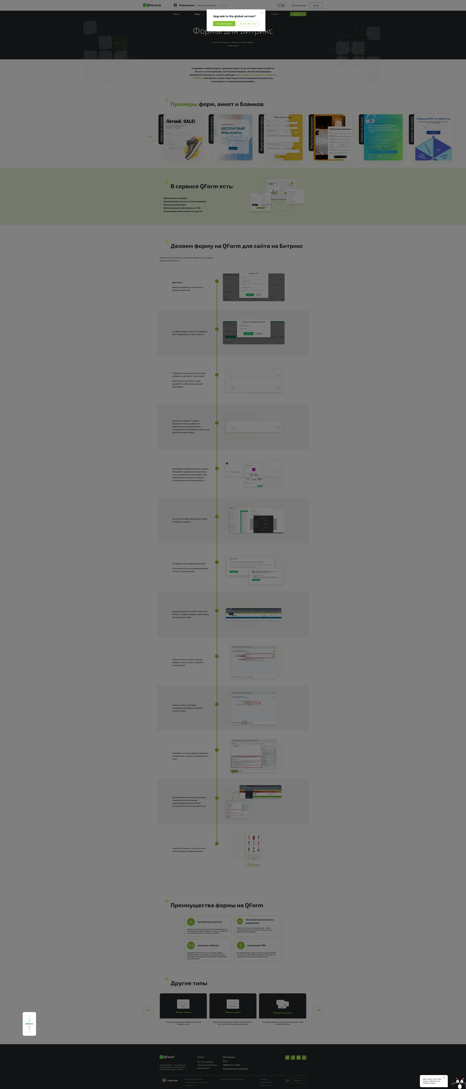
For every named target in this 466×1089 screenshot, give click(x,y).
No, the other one (248, 23)
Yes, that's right (224, 23)
